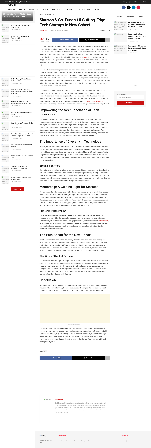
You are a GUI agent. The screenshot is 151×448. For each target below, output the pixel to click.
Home (41, 14)
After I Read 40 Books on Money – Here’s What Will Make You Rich (137, 24)
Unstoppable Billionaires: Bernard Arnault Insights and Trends (137, 48)
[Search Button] (145, 7)
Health (22, 10)
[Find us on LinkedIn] (133, 7)
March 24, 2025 (55, 30)
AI (53, 14)
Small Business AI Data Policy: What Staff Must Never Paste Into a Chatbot (22, 91)
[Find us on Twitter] (129, 7)
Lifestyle (69, 10)
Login (144, 2)
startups (86, 57)
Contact (28, 2)
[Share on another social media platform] (107, 40)
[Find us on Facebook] (124, 7)
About (6, 2)
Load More (17, 189)
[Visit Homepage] (15, 3)
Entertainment (84, 10)
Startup (66, 30)
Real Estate (56, 10)
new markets (103, 221)
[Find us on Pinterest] (138, 7)
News (97, 10)
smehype (44, 30)
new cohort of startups (95, 101)
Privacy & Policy (20, 2)
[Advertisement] (17, 60)
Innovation (33, 10)
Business (11, 10)
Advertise (12, 2)
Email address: (121, 94)
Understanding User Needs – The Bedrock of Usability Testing (137, 36)
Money (45, 10)
